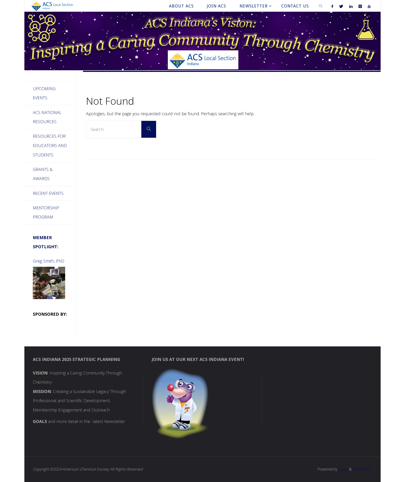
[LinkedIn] (351, 6)
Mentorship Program (46, 212)
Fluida (342, 469)
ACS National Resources (47, 117)
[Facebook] (332, 6)
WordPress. (362, 469)
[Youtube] (369, 6)
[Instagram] (360, 6)
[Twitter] (341, 6)
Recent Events (48, 193)
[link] (320, 6)
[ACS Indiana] (52, 6)
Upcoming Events (44, 93)
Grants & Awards (42, 174)
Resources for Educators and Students (50, 145)
